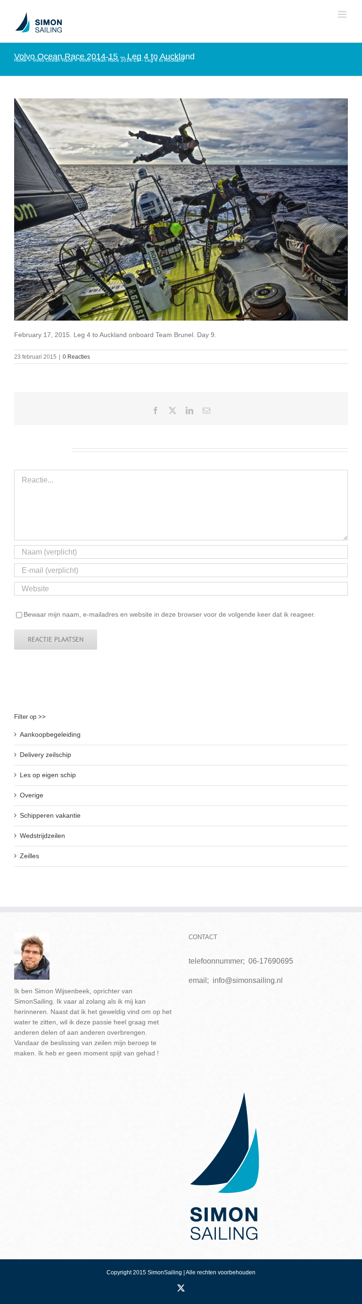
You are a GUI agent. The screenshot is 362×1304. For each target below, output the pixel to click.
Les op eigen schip (48, 775)
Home (20, 60)
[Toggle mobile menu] (343, 14)
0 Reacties (76, 357)
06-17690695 (270, 961)
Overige (31, 795)
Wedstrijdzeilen (42, 835)
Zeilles (29, 856)
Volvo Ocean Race (53, 60)
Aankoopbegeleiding (50, 734)
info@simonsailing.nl (248, 980)
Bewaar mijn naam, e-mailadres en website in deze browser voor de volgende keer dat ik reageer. (169, 614)
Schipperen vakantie (50, 815)
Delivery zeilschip (45, 754)
